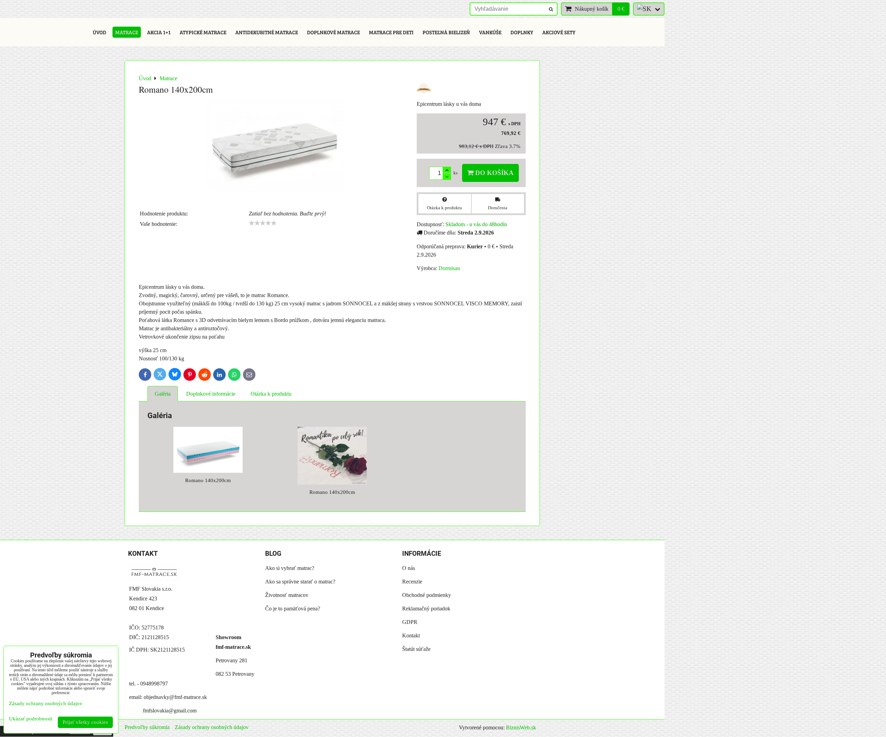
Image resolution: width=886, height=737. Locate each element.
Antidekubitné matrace (266, 32)
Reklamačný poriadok (426, 608)
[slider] (263, 223)
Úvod (99, 32)
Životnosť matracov (286, 595)
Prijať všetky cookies (85, 722)
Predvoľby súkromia (147, 727)
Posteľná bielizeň (446, 32)
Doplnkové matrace (333, 32)
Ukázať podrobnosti (30, 718)
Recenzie (412, 581)
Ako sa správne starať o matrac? (300, 581)
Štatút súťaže (416, 649)
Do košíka (493, 172)
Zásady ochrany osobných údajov (211, 727)
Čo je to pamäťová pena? (292, 608)
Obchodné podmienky (426, 595)
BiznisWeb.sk (521, 727)
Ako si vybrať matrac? (289, 568)
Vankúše (490, 32)
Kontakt (411, 635)
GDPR (409, 622)
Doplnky (521, 32)
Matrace (126, 32)
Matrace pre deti (391, 32)
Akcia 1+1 (159, 32)
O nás (408, 568)
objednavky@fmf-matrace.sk (175, 697)
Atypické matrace (203, 32)
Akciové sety (559, 32)
